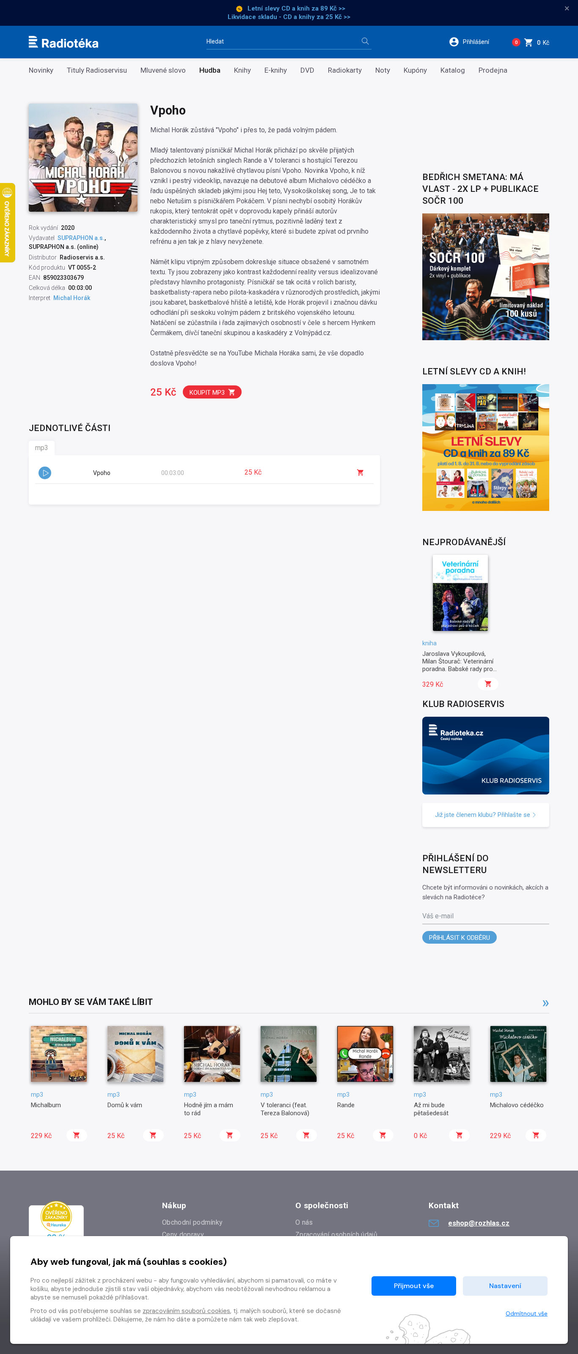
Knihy (242, 70)
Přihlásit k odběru (459, 938)
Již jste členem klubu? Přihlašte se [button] (483, 815)
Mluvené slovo (163, 70)
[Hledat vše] (365, 42)
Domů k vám (124, 1105)
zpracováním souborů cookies (186, 1311)
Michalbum (46, 1105)
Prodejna (493, 70)
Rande (346, 1105)
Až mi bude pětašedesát (431, 1109)
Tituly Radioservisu (97, 70)
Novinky (41, 70)
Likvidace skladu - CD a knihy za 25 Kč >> (289, 17)
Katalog (452, 70)
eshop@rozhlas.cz (478, 1223)
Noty (382, 70)
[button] (475, 41)
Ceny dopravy (183, 1235)
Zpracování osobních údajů (336, 1235)
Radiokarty (345, 70)
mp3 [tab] (41, 448)
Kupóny (415, 70)
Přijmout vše (414, 1285)
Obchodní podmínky (192, 1222)
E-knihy (275, 70)
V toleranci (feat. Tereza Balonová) (285, 1109)
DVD (307, 70)
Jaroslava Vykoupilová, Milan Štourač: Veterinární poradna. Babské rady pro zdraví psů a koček (457, 665)
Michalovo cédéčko (517, 1105)
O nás (304, 1222)
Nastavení (505, 1285)
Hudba (209, 70)
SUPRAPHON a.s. (81, 238)
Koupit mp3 (207, 392)
